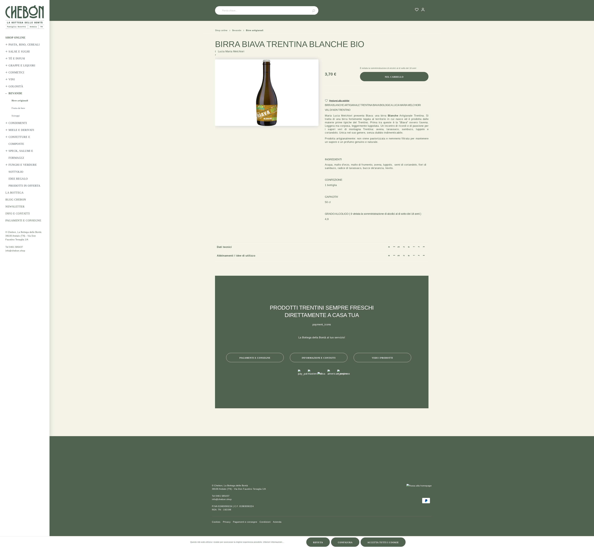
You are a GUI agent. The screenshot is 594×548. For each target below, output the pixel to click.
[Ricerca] (311, 10)
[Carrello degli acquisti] (427, 6)
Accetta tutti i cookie (383, 542)
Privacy (227, 522)
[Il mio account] (423, 9)
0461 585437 (16, 247)
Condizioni (265, 522)
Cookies (216, 522)
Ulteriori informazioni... (273, 542)
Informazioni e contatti (319, 358)
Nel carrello (394, 77)
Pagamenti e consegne (254, 358)
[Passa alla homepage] (24, 17)
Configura (345, 542)
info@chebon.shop (15, 250)
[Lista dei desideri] (417, 9)
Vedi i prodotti (382, 358)
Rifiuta (318, 542)
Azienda (277, 522)
